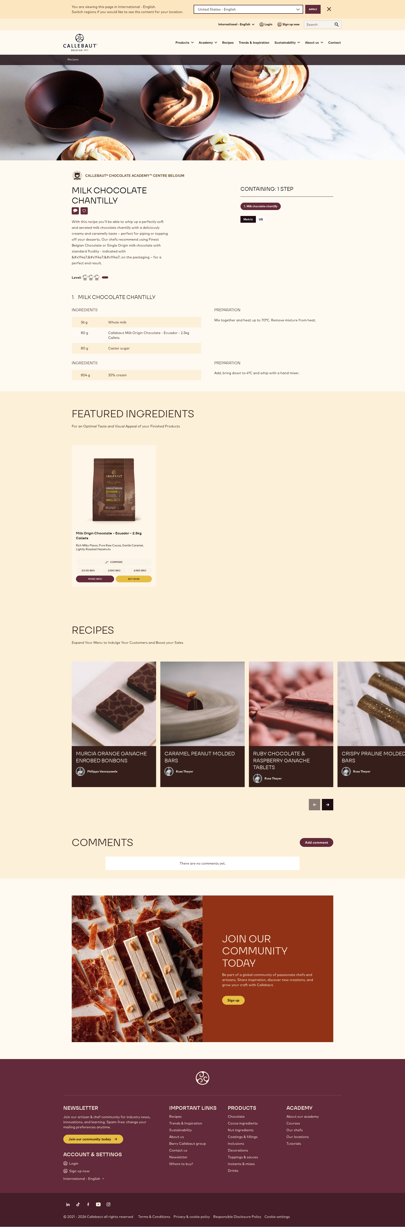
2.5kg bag (114, 570)
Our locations (297, 1137)
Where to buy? (181, 1164)
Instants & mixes (241, 1164)
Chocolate (236, 1116)
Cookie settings (277, 1217)
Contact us (178, 1150)
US (261, 219)
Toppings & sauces (243, 1157)
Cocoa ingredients (243, 1123)
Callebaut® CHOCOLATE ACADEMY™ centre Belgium (134, 175)
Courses (293, 1123)
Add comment (316, 842)
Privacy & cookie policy (192, 1217)
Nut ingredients (241, 1130)
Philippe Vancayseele (102, 771)
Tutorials (293, 1143)
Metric (248, 219)
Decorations (238, 1150)
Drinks (233, 1170)
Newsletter (178, 1157)
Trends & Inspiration (254, 43)
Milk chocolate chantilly (262, 206)
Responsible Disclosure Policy (237, 1217)
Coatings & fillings (243, 1137)
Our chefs (294, 1130)
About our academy (302, 1116)
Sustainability (180, 1130)
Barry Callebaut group (187, 1143)
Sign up (233, 1000)
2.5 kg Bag (88, 570)
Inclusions (236, 1143)
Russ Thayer (184, 771)
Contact (334, 43)
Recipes (228, 43)
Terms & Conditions (154, 1217)
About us (176, 1137)
